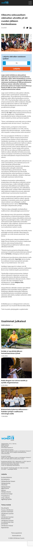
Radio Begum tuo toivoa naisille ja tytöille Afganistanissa (14, 382)
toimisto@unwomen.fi (7, 447)
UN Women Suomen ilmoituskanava (7, 517)
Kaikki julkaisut (5, 325)
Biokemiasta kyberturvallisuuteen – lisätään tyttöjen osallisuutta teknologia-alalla (14, 412)
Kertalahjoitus (5, 479)
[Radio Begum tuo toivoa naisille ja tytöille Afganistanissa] (16, 367)
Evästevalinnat (16, 535)
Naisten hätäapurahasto (6, 491)
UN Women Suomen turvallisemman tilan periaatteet (7, 522)
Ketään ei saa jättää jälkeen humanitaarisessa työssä (11, 352)
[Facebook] (24, 28)
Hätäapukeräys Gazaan (8, 481)
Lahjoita (16, 69)
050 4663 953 (4, 446)
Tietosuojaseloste (16, 533)
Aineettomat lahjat (6, 494)
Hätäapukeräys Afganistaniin (5, 487)
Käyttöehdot (5, 527)
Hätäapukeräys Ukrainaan (5, 484)
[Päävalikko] (30, 2)
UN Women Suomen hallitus (7, 514)
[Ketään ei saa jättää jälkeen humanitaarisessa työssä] (16, 339)
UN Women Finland (7, 525)
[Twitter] (27, 28)
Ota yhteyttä (5, 508)
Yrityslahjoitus (5, 496)
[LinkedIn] (30, 28)
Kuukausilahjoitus (6, 477)
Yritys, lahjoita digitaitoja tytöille (6, 498)
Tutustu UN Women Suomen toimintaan (7, 510)
